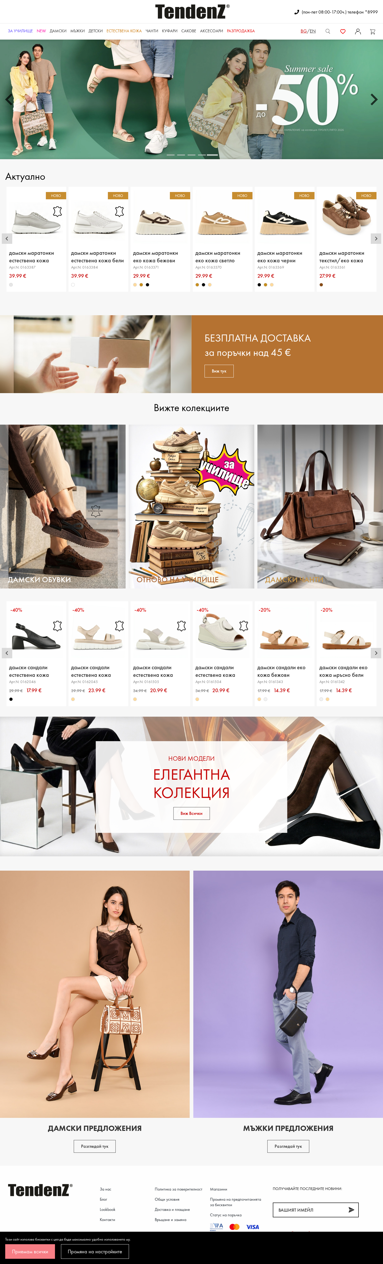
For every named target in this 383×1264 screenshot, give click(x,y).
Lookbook (107, 1209)
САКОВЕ (188, 31)
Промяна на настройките (95, 1251)
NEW (41, 31)
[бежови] (135, 284)
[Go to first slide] (373, 99)
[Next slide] (376, 238)
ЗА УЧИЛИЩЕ (20, 31)
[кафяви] (321, 284)
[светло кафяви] (141, 284)
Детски (96, 31)
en (313, 31)
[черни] (147, 284)
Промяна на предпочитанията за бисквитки (235, 1202)
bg (304, 31)
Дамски (58, 31)
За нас (105, 1189)
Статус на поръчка (226, 1215)
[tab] (171, 155)
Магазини (218, 1189)
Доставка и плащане (172, 1209)
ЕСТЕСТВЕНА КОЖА (124, 31)
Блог (103, 1199)
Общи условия (167, 1199)
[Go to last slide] (7, 238)
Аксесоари (211, 31)
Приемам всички (30, 1251)
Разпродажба (241, 31)
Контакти (107, 1219)
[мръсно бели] (265, 699)
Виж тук (219, 371)
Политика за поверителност (178, 1189)
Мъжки (77, 31)
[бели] (73, 284)
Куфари (169, 31)
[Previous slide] (9, 99)
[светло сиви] (11, 284)
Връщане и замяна (170, 1219)
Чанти (152, 31)
